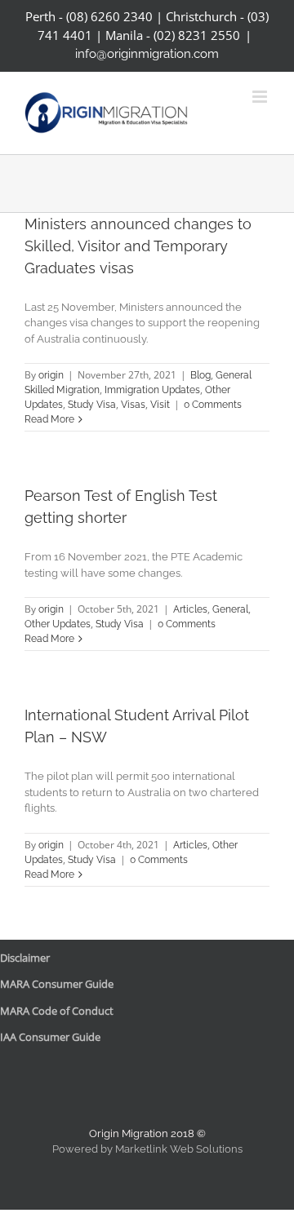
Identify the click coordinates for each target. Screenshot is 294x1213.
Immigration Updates (152, 390)
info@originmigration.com (147, 53)
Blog (200, 375)
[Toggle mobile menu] (261, 96)
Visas (133, 404)
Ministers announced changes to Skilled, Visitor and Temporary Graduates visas (138, 246)
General (230, 609)
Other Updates (57, 624)
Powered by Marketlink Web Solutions (147, 1149)
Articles (190, 609)
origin (51, 375)
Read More (49, 419)
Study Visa (92, 404)
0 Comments (213, 404)
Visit (160, 404)
